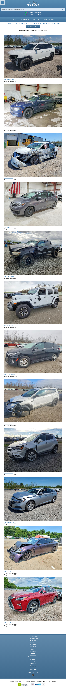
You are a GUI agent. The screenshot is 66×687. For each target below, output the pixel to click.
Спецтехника (33, 655)
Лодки (33, 649)
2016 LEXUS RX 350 (8, 622)
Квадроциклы (33, 644)
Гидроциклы (33, 651)
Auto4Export (33, 3)
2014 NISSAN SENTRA (8, 178)
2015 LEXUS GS (7, 571)
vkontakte (33, 675)
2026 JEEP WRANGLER (8, 325)
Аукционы (33, 661)
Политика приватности (40, 681)
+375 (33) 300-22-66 (34, 14)
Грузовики (33, 653)
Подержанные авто (33, 638)
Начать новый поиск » (33, 26)
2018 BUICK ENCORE (8, 473)
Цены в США (33, 663)
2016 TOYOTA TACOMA (9, 276)
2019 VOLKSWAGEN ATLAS (10, 79)
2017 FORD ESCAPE (8, 424)
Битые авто (33, 640)
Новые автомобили (33, 636)
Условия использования (51, 681)
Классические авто (33, 657)
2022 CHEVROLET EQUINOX (10, 374)
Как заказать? (33, 659)
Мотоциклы (33, 642)
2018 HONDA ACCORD (9, 522)
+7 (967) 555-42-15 (35, 12)
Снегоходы (33, 646)
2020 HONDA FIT (7, 227)
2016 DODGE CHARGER (9, 129)
